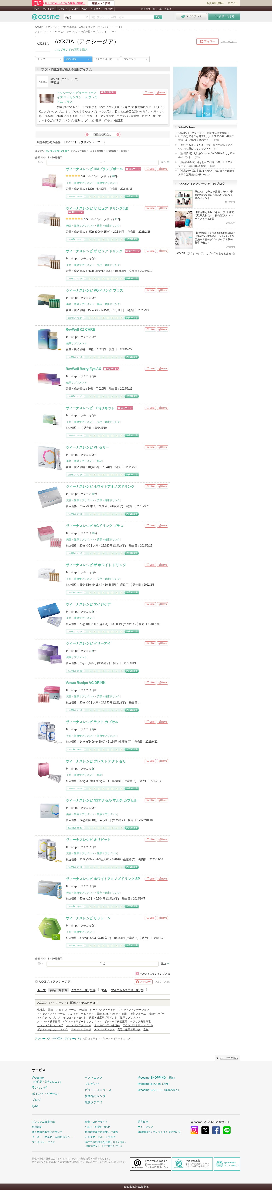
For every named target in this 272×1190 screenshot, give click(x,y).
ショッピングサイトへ (121, 92)
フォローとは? (162, 982)
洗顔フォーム (138, 1013)
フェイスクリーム (66, 1009)
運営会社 (143, 1121)
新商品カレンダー (97, 1096)
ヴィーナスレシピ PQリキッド (90, 408)
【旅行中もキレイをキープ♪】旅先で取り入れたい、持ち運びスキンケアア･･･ (205, 147)
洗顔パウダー (156, 1013)
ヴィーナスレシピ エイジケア (88, 604)
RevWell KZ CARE (80, 329)
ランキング (48, 8)
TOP (36, 8)
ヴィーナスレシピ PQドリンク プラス (94, 290)
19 (93, 493)
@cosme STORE (154, 1083)
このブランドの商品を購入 (71, 49)
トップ (41, 59)
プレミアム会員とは (43, 1121)
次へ (163, 162)
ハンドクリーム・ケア (81, 1013)
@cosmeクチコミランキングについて (159, 1131)
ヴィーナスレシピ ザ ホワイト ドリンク (96, 565)
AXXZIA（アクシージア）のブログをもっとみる (203, 253)
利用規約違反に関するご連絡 (101, 1131)
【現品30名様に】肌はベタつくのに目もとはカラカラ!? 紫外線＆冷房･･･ (206, 172)
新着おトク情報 (101, 3)
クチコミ (103, 59)
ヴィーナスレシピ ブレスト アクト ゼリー (97, 761)
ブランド (63, 8)
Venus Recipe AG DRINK (86, 683)
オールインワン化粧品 (107, 1025)
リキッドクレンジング (50, 1025)
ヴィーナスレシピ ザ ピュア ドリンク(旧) (97, 208)
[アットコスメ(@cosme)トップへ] (46, 18)
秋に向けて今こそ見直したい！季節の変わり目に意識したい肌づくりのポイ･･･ (206, 138)
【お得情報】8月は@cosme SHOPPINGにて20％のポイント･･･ (206, 155)
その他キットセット (74, 1017)
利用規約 (37, 1126)
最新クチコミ (94, 1102)
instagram (194, 1130)
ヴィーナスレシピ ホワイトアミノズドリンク (100, 486)
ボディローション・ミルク (52, 1029)
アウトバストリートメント (138, 1025)
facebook (216, 1130)
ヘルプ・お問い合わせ (97, 1126)
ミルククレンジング (48, 1017)
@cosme (47, 1079)
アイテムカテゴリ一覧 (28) (127, 990)
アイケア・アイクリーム (51, 1013)
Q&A (84, 8)
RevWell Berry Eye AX (83, 369)
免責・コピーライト (96, 1121)
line (227, 1130)
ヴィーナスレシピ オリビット (88, 839)
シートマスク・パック (102, 1009)
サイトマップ (145, 1126)
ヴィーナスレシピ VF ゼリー (87, 447)
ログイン (233, 3)
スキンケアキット (104, 1029)
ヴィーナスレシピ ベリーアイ (88, 643)
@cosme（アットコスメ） (117, 1038)
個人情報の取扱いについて (47, 1131)
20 (113, 176)
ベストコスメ (164, 9)
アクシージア (42, 1038)
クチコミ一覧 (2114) (83, 990)
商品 (71, 59)
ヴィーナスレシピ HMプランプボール (94, 169)
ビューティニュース (98, 1090)
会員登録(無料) (215, 3)
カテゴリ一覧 (148, 9)
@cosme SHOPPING (157, 1077)
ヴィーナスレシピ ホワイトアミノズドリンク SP (103, 879)
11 (116, 219)
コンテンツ (129, 59)
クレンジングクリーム (78, 1025)
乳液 (50, 1009)
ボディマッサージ (81, 1029)
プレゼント (92, 1083)
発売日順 (112, 151)
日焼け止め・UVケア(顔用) (112, 1013)
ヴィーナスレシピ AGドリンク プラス (94, 526)
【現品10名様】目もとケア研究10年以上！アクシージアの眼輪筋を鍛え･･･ (205, 164)
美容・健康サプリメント (80, 182)
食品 (99, 461)
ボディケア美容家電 (115, 1021)
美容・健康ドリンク (108, 225)
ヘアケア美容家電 (140, 1021)
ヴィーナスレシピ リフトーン (88, 918)
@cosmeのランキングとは (154, 973)
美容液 (83, 1009)
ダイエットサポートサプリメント (82, 1021)
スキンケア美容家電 (48, 1021)
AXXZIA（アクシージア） (56, 981)
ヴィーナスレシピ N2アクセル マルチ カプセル (101, 800)
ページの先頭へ (229, 1058)
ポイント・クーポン (45, 1093)
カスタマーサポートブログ (100, 1137)
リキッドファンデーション (133, 1009)
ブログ (74, 8)
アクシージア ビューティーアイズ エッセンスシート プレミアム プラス (77, 97)
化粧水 (41, 1009)
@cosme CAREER (159, 1090)
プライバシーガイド (43, 1142)
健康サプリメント (107, 182)
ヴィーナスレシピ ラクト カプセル (92, 722)
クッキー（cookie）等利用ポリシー (52, 1137)
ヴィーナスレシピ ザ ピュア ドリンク (94, 251)
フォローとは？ (229, 41)
